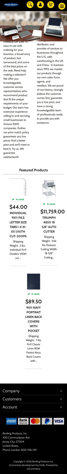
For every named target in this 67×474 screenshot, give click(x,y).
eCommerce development (22, 465)
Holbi (42, 465)
